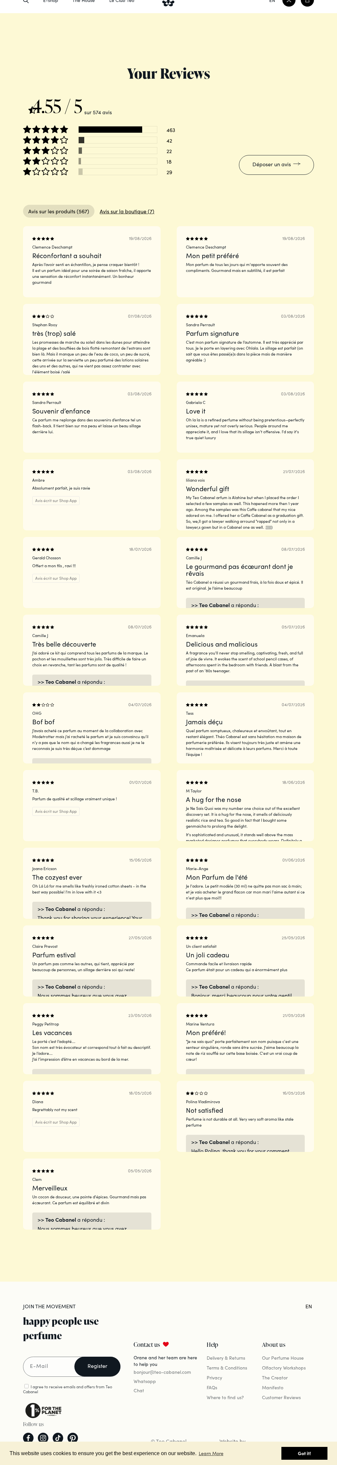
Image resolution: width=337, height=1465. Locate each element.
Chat (139, 1390)
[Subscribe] (97, 1366)
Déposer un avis (271, 164)
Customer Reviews (281, 1397)
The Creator (275, 1377)
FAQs (212, 1387)
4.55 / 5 (57, 106)
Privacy (214, 1377)
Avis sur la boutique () (127, 211)
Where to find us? (225, 1397)
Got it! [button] (304, 1453)
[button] (46, 129)
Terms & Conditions (227, 1367)
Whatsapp (145, 1381)
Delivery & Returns (226, 1357)
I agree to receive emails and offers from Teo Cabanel (67, 1389)
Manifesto (272, 1387)
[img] (52, 103)
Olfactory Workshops (284, 1367)
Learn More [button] (211, 1453)
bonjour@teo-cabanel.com (162, 1372)
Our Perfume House (283, 1357)
